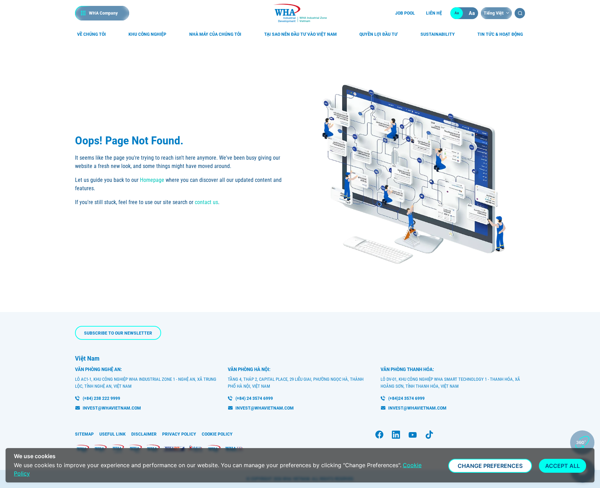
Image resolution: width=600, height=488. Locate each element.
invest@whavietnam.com (112, 408)
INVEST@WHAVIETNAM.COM (417, 408)
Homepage (152, 180)
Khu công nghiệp (147, 34)
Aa (457, 13)
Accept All (562, 465)
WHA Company (103, 13)
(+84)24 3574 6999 (406, 398)
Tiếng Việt (493, 13)
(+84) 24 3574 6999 (254, 398)
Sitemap (84, 434)
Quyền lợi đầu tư (378, 34)
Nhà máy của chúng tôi (215, 34)
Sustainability (437, 34)
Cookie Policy (217, 434)
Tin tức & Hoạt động (500, 34)
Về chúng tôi (91, 34)
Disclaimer (144, 434)
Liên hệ (434, 13)
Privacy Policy (179, 434)
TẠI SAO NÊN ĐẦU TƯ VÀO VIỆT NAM (300, 34)
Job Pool (405, 13)
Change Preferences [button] (490, 465)
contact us (206, 202)
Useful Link (112, 434)
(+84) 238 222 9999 (101, 398)
